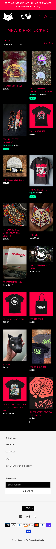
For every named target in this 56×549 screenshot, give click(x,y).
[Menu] (51, 17)
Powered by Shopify (36, 540)
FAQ (7, 459)
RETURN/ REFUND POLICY (18, 466)
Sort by (6, 40)
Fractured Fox (23, 540)
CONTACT (10, 452)
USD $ (27, 508)
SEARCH (9, 444)
